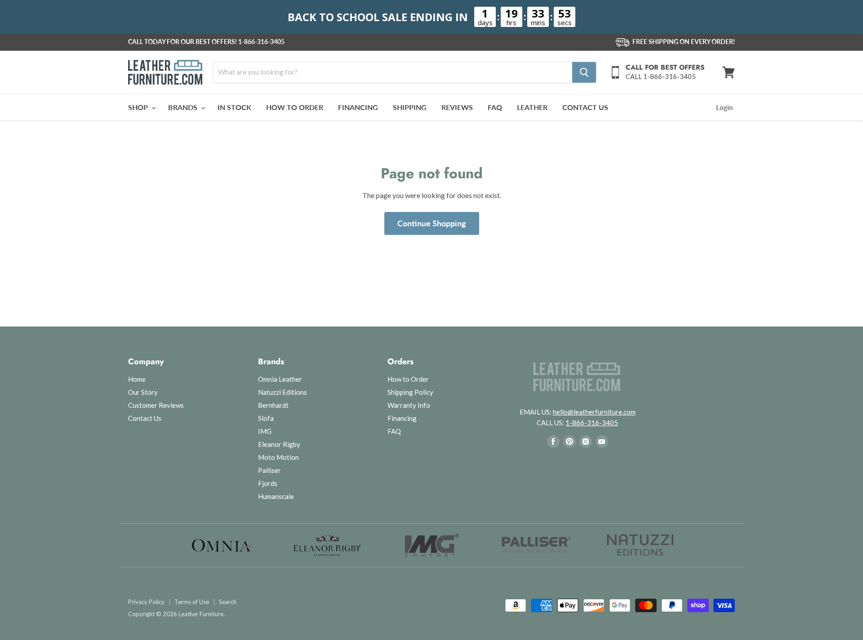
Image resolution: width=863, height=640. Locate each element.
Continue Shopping (431, 223)
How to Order (408, 379)
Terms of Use (191, 602)
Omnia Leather (280, 379)
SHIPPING (410, 107)
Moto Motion (278, 457)
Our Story (143, 392)
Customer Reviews (156, 405)
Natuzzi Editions (282, 392)
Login (724, 107)
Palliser (269, 470)
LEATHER (532, 107)
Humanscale (276, 496)
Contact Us (144, 418)
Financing (402, 418)
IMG (264, 431)
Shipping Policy (410, 392)
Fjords (267, 483)
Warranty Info (408, 405)
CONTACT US (585, 107)
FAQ (495, 107)
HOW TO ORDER (294, 107)
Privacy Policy (146, 602)
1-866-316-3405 (261, 41)
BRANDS (183, 107)
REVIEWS (457, 107)
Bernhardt (273, 405)
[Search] (584, 72)
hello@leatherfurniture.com (594, 412)
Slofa (266, 418)
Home (137, 379)
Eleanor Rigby (279, 444)
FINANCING (358, 107)
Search (227, 602)
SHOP (139, 107)
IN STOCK (234, 107)
